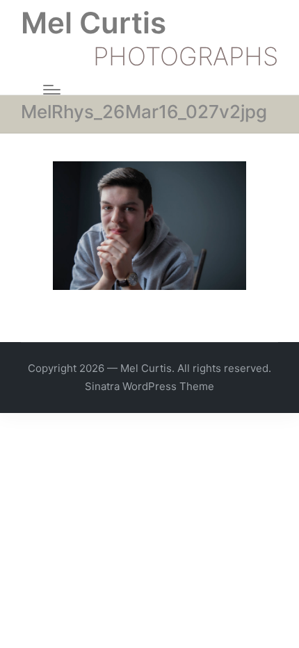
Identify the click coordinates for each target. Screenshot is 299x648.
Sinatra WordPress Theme (149, 386)
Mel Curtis (93, 23)
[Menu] (51, 90)
